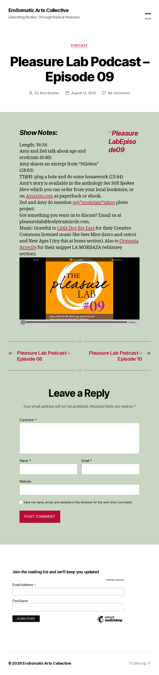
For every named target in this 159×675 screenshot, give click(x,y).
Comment (28, 420)
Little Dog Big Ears (76, 228)
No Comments (119, 93)
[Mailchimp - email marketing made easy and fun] (110, 622)
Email (87, 461)
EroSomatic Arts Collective (38, 10)
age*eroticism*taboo (94, 202)
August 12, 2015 (83, 93)
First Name (20, 601)
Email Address (24, 584)
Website (25, 481)
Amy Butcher (49, 93)
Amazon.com (39, 196)
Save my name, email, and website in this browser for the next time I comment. (78, 502)
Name (25, 461)
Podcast (79, 45)
